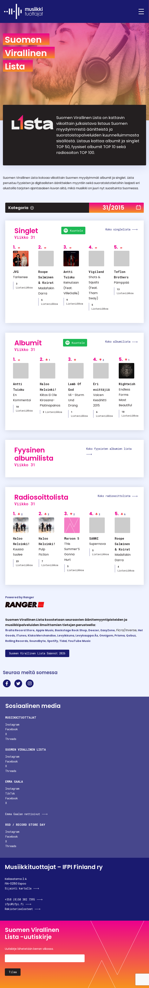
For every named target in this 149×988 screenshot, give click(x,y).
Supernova (97, 544)
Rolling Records (16, 641)
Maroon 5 (71, 538)
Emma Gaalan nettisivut (22, 814)
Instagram (12, 724)
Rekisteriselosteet (19, 909)
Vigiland (96, 272)
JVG (16, 272)
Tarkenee (20, 277)
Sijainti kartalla (18, 888)
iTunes (21, 635)
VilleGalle (70, 293)
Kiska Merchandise (42, 635)
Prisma (119, 635)
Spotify (52, 641)
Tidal (63, 641)
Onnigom (106, 635)
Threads (10, 739)
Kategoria (18, 207)
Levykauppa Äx (86, 635)
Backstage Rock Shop (71, 630)
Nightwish (127, 384)
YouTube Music (79, 641)
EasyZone (107, 630)
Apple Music (45, 630)
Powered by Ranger (19, 597)
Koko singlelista (119, 229)
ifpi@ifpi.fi (14, 904)
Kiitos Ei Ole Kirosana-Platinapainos (50, 400)
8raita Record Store (20, 630)
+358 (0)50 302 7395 (20, 899)
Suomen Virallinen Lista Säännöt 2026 (37, 653)
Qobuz (131, 635)
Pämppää (121, 282)
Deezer (93, 630)
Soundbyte (37, 641)
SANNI (94, 538)
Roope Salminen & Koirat (46, 277)
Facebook (11, 729)
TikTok (10, 793)
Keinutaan (71, 282)
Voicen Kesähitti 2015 (99, 400)
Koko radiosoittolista (115, 496)
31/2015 (113, 207)
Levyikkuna (65, 635)
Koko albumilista (118, 341)
